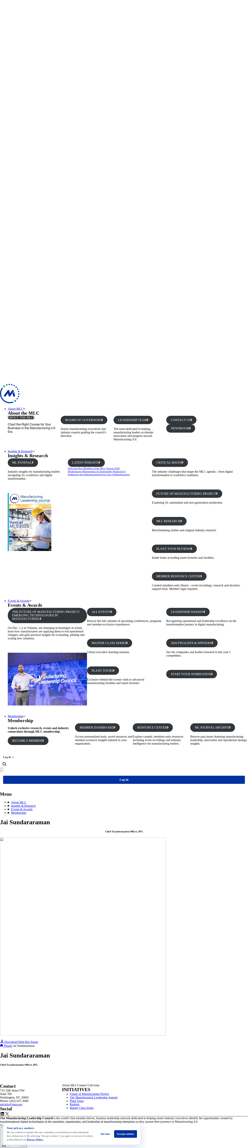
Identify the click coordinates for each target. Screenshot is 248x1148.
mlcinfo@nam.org (11, 1104)
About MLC (15, 408)
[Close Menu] (1, 770)
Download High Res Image (21, 1042)
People (8, 1045)
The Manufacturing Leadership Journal (93, 1097)
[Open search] (4, 764)
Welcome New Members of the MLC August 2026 (94, 468)
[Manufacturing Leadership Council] (9, 402)
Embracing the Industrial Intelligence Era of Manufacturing (99, 474)
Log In (7, 757)
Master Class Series (82, 1108)
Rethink (74, 1104)
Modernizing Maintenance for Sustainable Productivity (97, 471)
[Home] (2, 1045)
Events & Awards (18, 600)
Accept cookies (125, 1134)
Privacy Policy (35, 1139)
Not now (105, 1134)
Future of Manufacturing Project (89, 1094)
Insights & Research (20, 451)
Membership (15, 716)
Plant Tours (77, 1101)
